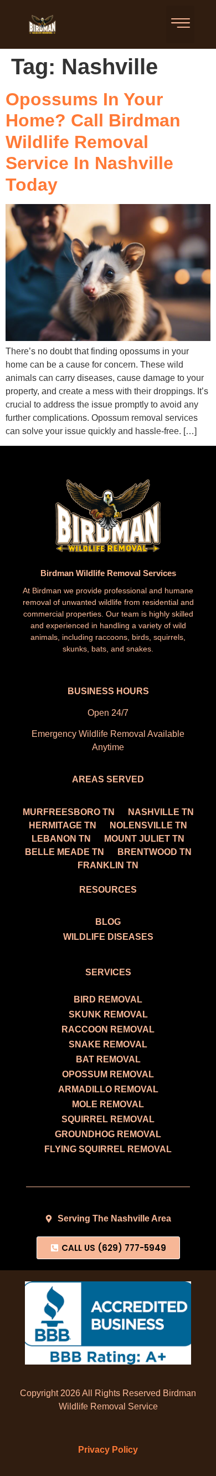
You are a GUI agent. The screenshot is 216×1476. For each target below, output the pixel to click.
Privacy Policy (108, 1449)
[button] (180, 24)
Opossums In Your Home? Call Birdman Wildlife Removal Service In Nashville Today (93, 142)
